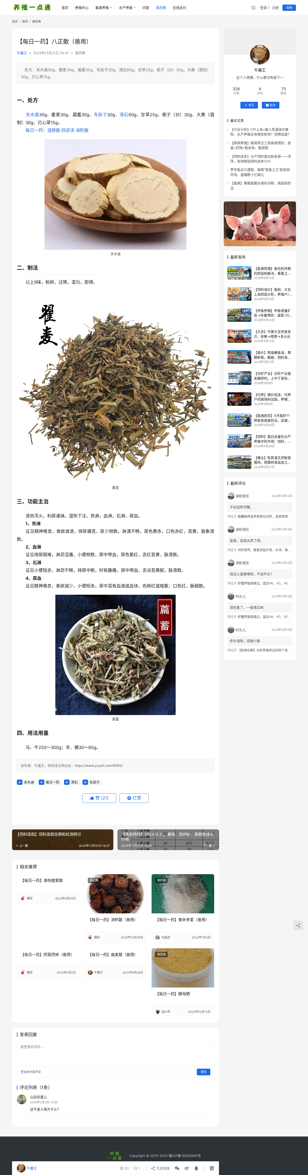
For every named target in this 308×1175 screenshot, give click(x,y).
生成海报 (162, 1168)
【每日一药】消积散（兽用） (113, 919)
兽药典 (161, 8)
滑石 (124, 114)
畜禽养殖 (102, 8)
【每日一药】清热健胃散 (41, 880)
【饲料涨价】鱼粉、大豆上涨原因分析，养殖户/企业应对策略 (273, 294)
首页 (65, 8)
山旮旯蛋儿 (38, 1097)
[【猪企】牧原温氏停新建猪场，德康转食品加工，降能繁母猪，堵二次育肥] (239, 462)
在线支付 (179, 8)
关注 (251, 105)
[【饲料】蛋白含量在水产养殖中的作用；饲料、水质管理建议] (239, 441)
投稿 (289, 7)
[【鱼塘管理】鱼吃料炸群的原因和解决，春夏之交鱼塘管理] (239, 273)
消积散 (82, 130)
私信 (273, 105)
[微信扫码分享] (177, 1168)
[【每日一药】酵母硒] (183, 967)
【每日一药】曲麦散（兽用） (113, 954)
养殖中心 (82, 8)
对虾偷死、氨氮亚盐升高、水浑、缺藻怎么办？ (270, 550)
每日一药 (34, 130)
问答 (145, 8)
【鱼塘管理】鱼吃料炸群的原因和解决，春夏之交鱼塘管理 (272, 273)
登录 (263, 8)
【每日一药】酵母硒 (172, 993)
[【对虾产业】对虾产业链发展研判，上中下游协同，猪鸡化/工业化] (239, 378)
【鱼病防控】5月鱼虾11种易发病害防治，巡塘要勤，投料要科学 (272, 420)
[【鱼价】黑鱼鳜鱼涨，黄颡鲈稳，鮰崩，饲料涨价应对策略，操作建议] (239, 357)
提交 (203, 1072)
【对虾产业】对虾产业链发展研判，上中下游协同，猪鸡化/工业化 (272, 378)
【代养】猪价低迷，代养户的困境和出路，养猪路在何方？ (272, 399)
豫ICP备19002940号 (185, 1156)
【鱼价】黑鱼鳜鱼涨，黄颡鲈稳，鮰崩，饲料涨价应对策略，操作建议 (272, 357)
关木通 (32, 114)
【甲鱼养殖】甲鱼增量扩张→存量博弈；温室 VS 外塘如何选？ (272, 315)
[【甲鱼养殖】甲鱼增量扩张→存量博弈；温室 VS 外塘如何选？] (239, 315)
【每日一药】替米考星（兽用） (182, 919)
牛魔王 (22, 53)
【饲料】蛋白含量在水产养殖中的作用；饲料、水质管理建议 (272, 441)
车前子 (100, 114)
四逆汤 (67, 130)
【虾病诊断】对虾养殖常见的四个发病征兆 (267, 650)
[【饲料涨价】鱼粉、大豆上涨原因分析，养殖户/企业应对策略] (239, 294)
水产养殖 (125, 8)
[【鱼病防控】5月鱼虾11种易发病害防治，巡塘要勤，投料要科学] (239, 420)
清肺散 (53, 130)
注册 (275, 8)
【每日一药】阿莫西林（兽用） (47, 954)
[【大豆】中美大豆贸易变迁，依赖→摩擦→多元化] (239, 336)
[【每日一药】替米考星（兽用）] (183, 893)
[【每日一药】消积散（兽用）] (115, 893)
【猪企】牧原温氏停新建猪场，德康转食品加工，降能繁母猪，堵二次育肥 (272, 462)
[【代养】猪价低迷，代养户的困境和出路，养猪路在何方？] (239, 399)
